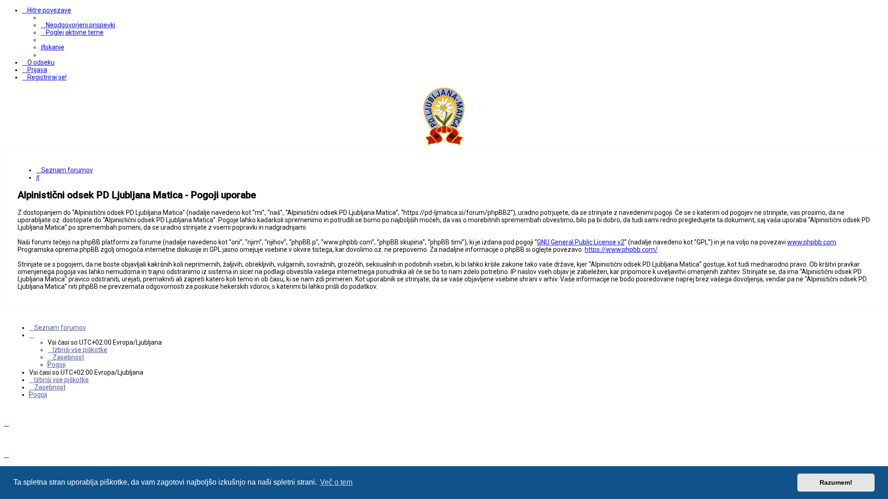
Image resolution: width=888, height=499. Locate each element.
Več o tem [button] (336, 482)
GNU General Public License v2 (580, 242)
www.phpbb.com (811, 242)
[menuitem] (78, 25)
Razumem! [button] (836, 482)
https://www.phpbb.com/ (621, 249)
